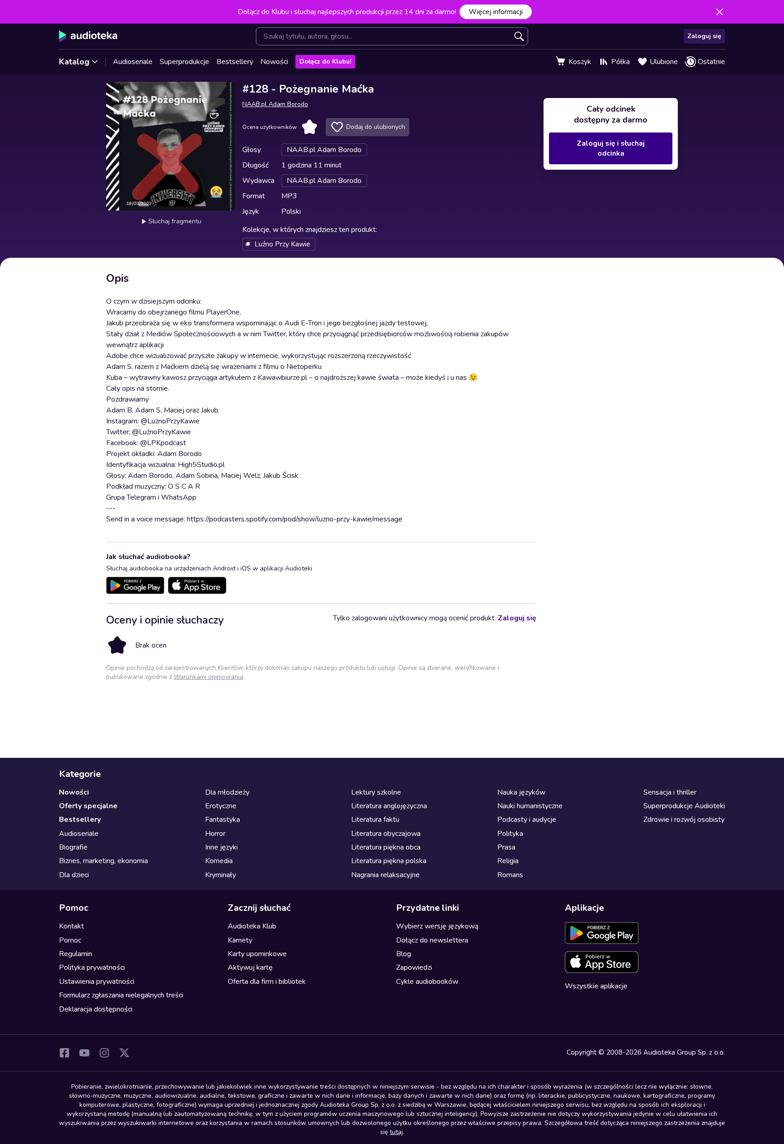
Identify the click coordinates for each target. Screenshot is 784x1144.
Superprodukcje (184, 62)
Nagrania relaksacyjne (385, 875)
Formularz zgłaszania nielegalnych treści (121, 995)
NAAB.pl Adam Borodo (275, 104)
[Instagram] (104, 1052)
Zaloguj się (704, 36)
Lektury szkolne (376, 792)
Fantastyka (222, 820)
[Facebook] (64, 1052)
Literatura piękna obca (386, 847)
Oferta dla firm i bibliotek (267, 982)
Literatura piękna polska (388, 861)
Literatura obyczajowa (386, 834)
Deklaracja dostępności (95, 1009)
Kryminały (220, 875)
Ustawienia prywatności (96, 981)
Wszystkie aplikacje (596, 986)
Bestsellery (234, 62)
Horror (215, 834)
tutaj (396, 1132)
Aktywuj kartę (250, 967)
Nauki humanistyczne (530, 806)
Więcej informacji (496, 12)
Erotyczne (220, 806)
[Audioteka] (88, 36)
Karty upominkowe (257, 954)
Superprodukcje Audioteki (684, 806)
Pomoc (70, 940)
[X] (124, 1052)
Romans (510, 875)
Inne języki (221, 847)
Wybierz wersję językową (437, 926)
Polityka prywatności (92, 967)
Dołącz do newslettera (432, 940)
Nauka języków (521, 792)
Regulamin (75, 954)
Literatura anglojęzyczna (389, 806)
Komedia (219, 861)
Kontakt (71, 926)
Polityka (510, 834)
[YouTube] (84, 1052)
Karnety (240, 940)
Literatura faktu (375, 820)
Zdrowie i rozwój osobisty (684, 820)
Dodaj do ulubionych (375, 127)
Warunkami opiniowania (208, 677)
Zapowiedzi (414, 967)
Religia (508, 861)
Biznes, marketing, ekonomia (103, 861)
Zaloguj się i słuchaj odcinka (611, 148)
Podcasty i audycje (526, 820)
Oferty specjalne (88, 806)
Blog (403, 954)
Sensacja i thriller (669, 792)
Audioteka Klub (252, 926)
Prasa (506, 847)
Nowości (274, 62)
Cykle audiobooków (427, 982)
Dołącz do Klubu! (325, 61)
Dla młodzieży (227, 792)
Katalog (74, 61)
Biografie (73, 847)
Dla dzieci (74, 875)
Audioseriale (132, 62)
